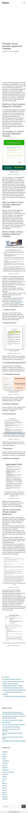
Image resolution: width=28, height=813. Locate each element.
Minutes (4, 783)
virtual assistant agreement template (12, 687)
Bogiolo (5, 3)
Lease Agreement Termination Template (13, 724)
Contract (6, 677)
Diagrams (5, 767)
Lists (3, 781)
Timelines (5, 799)
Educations (5, 769)
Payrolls (4, 785)
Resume (4, 794)
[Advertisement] (14, 23)
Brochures (5, 751)
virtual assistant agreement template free (14, 690)
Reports (4, 792)
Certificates (5, 761)
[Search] (24, 806)
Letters (4, 779)
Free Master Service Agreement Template (14, 741)
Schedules (5, 797)
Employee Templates (8, 772)
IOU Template (6, 722)
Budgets (4, 754)
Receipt (4, 790)
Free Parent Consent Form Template (12, 720)
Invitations (5, 774)
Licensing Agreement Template (11, 727)
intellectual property (17, 301)
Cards (4, 758)
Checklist (4, 763)
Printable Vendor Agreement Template (15, 696)
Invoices (4, 776)
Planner (4, 787)
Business (4, 756)
